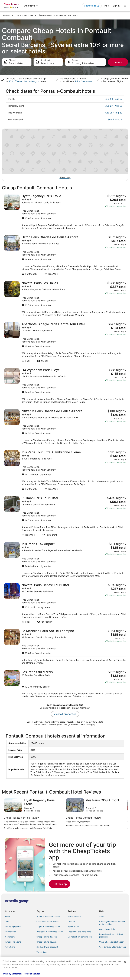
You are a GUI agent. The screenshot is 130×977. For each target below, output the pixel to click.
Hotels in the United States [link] (48, 916)
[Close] (124, 961)
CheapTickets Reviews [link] (46, 937)
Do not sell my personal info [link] (80, 937)
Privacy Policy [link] (74, 916)
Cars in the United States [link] (47, 921)
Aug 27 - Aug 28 (113, 105)
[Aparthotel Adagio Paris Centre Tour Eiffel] (65, 342)
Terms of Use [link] (73, 926)
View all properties (65, 714)
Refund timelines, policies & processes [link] (111, 935)
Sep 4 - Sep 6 (115, 119)
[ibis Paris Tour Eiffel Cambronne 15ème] (65, 470)
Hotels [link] (24, 15)
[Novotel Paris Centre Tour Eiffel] (65, 603)
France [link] (33, 15)
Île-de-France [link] (45, 15)
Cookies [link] (71, 921)
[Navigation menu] (124, 6)
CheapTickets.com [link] (10, 15)
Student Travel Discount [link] (47, 947)
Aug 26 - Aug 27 (113, 99)
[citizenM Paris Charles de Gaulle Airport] (65, 426)
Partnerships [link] (10, 931)
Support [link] (102, 916)
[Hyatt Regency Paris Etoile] (65, 211)
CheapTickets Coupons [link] (46, 942)
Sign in (116, 5)
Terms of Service (31, 973)
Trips (106, 5)
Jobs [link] (7, 921)
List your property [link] (13, 926)
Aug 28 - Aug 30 (113, 112)
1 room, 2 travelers (83, 63)
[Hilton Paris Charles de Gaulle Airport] (65, 255)
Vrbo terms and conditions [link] (79, 931)
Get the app (60, 884)
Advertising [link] (10, 947)
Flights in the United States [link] (48, 926)
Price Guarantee (83, 81)
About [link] (7, 916)
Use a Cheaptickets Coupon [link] (111, 942)
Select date (16, 63)
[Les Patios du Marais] (65, 684)
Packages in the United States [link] (49, 931)
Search (118, 62)
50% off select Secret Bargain (23, 81)
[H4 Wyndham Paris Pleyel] (65, 385)
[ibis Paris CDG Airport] (65, 559)
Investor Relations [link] (13, 942)
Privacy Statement (12, 973)
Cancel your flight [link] (107, 929)
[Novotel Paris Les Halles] (65, 298)
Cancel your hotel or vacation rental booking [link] (112, 922)
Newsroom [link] (10, 937)
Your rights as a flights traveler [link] (112, 947)
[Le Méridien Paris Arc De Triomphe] (65, 646)
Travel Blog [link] (41, 952)
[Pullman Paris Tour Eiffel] (65, 516)
